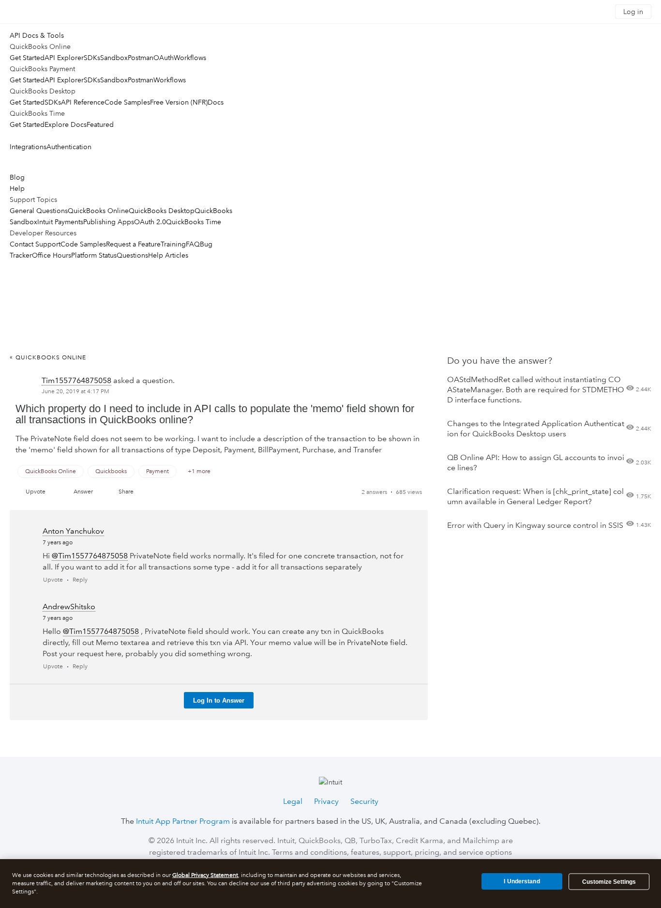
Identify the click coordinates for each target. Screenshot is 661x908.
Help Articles (168, 255)
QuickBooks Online (98, 210)
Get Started (27, 57)
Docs (216, 102)
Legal (292, 801)
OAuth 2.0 (150, 221)
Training (173, 244)
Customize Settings (609, 881)
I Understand (522, 881)
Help (17, 188)
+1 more (199, 471)
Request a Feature (133, 244)
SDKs (92, 57)
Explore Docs (66, 124)
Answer (83, 491)
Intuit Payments (60, 221)
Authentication (68, 146)
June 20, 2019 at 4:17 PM (75, 391)
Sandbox (114, 57)
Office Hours (51, 255)
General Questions (39, 210)
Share (126, 491)
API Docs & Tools (37, 35)
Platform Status (94, 255)
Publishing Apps (108, 221)
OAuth (163, 57)
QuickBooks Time (193, 221)
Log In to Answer (218, 700)
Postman (140, 57)
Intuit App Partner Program (183, 821)
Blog (17, 177)
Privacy (326, 801)
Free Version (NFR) (179, 102)
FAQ (193, 244)
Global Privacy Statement (205, 875)
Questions (132, 255)
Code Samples (127, 102)
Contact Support (35, 244)
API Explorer (64, 57)
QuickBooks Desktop (162, 210)
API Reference (83, 102)
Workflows (190, 57)
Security (364, 801)
